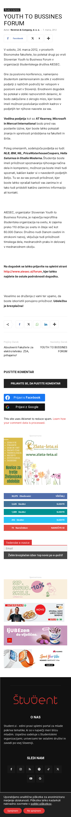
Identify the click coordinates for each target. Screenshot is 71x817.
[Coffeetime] (35, 601)
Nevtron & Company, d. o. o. (25, 29)
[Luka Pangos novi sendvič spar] (34, 623)
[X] (28, 324)
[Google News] (40, 778)
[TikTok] (48, 769)
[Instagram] (20, 769)
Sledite (61, 504)
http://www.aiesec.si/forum (23, 271)
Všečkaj (60, 496)
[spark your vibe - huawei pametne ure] (34, 670)
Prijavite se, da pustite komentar (35, 383)
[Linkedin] (45, 324)
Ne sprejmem (34, 810)
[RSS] (30, 769)
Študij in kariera (12, 10)
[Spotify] (39, 769)
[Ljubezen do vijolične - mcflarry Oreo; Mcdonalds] (35, 647)
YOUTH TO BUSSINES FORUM (53, 349)
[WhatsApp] (37, 324)
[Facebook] (19, 324)
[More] (48, 38)
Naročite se (58, 527)
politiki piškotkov (41, 803)
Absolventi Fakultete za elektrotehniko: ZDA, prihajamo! (18, 351)
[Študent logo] (35, 699)
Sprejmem (12, 810)
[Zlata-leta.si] (32, 484)
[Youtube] (30, 778)
